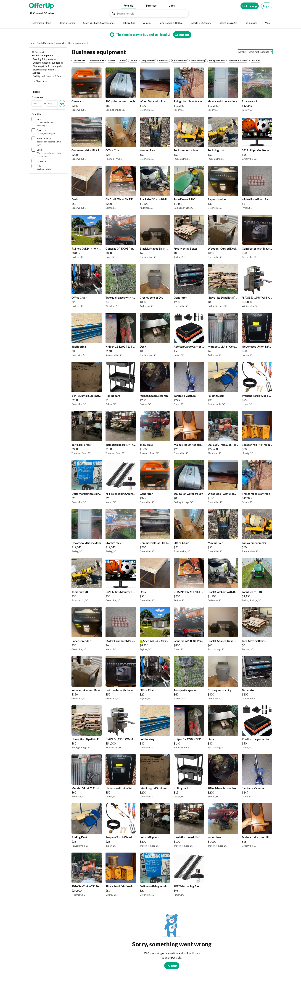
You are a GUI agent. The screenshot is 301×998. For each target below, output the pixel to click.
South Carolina (44, 43)
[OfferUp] (41, 6)
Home (32, 43)
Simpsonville (60, 43)
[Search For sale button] (113, 13)
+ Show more (40, 81)
